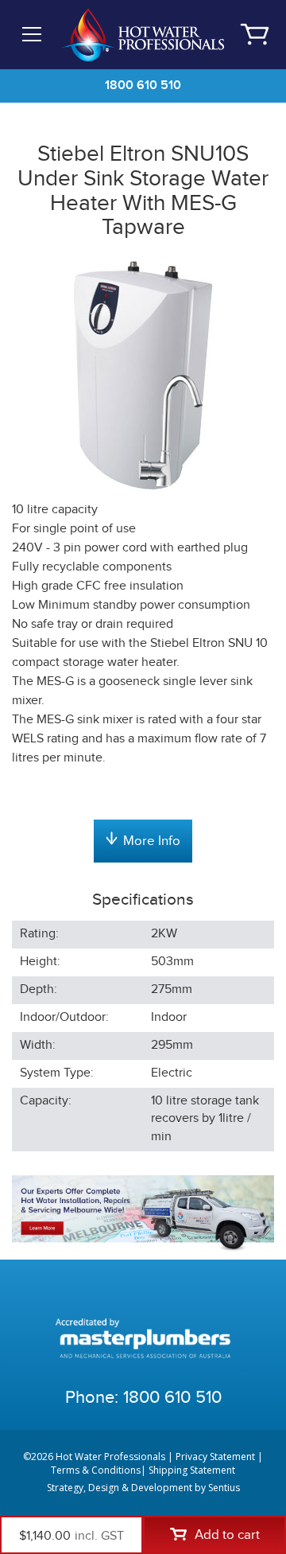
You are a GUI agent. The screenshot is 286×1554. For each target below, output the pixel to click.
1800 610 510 (143, 85)
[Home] (143, 33)
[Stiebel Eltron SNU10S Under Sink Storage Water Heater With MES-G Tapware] (143, 372)
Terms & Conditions (96, 1470)
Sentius (224, 1487)
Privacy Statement (215, 1456)
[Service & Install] (143, 1213)
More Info (151, 841)
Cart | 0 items (254, 34)
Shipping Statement (192, 1470)
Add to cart (227, 1535)
